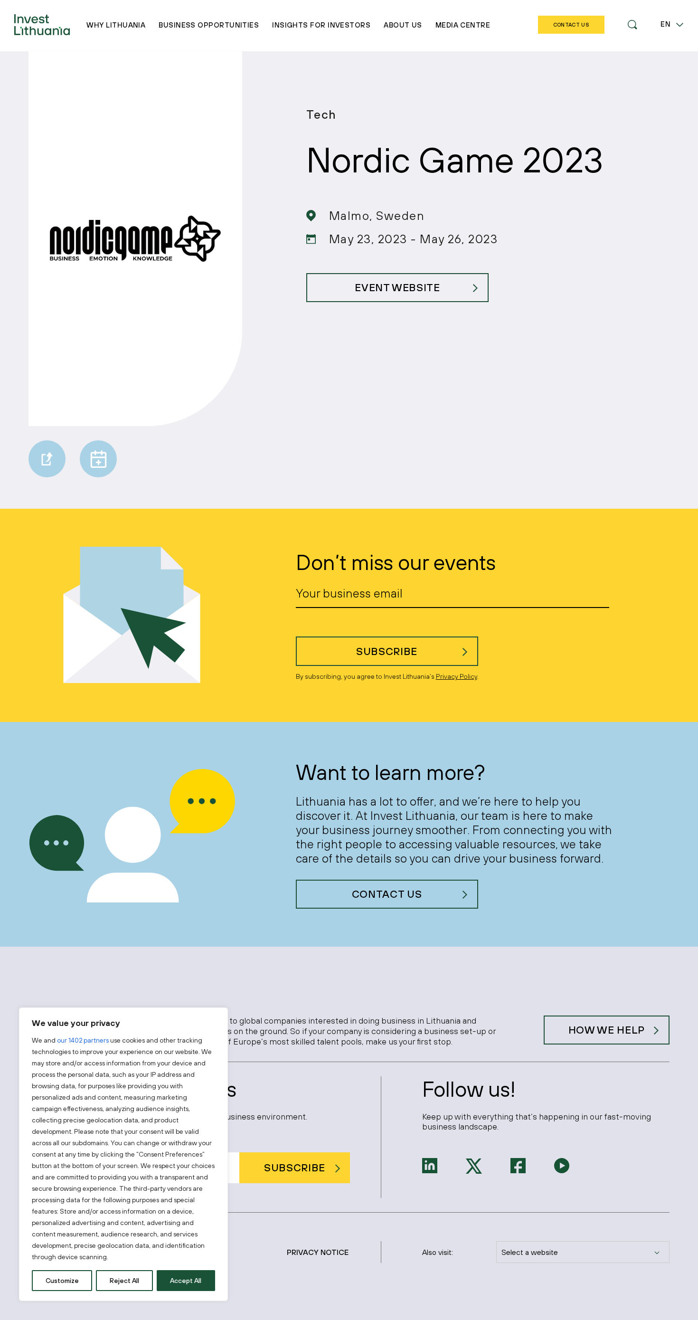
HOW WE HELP (606, 1030)
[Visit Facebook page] (518, 1164)
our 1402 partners (83, 1040)
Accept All (185, 1280)
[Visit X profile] (474, 1165)
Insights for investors (321, 25)
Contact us (387, 894)
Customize (62, 1280)
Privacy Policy (456, 676)
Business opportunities (209, 25)
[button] (632, 25)
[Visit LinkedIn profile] (429, 1164)
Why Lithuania (115, 25)
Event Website (397, 287)
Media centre (462, 25)
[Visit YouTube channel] (561, 1164)
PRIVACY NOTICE (318, 1252)
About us (403, 25)
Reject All (124, 1280)
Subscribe (386, 651)
